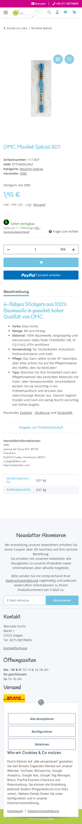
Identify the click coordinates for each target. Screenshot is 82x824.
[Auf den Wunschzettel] (69, 59)
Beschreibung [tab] (16, 292)
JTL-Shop (48, 818)
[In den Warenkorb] (6, 48)
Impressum (15, 811)
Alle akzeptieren (42, 719)
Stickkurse (42, 413)
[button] (50, 12)
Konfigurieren (42, 731)
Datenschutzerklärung (43, 811)
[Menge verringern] (8, 249)
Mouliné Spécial (31, 169)
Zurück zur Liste (17, 28)
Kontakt (40, 3)
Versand (39, 205)
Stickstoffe (64, 413)
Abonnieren (62, 600)
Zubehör (26, 413)
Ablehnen (42, 744)
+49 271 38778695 (67, 3)
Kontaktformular (15, 648)
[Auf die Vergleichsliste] (58, 59)
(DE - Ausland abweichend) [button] (21, 230)
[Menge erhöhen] (73, 249)
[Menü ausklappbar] (5, 10)
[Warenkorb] (74, 12)
